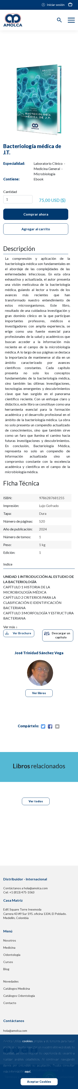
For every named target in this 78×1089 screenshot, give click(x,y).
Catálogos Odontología (19, 995)
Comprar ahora (35, 214)
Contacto (9, 1003)
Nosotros (9, 940)
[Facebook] (50, 726)
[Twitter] (43, 726)
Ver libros (39, 693)
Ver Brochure (22, 633)
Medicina (9, 947)
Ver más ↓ (10, 627)
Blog (6, 969)
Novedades (11, 981)
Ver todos (36, 801)
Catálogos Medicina (16, 988)
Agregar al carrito (35, 229)
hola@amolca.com (15, 1030)
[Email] (57, 726)
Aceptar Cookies (39, 1081)
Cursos (8, 962)
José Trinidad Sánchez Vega (39, 653)
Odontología (11, 955)
